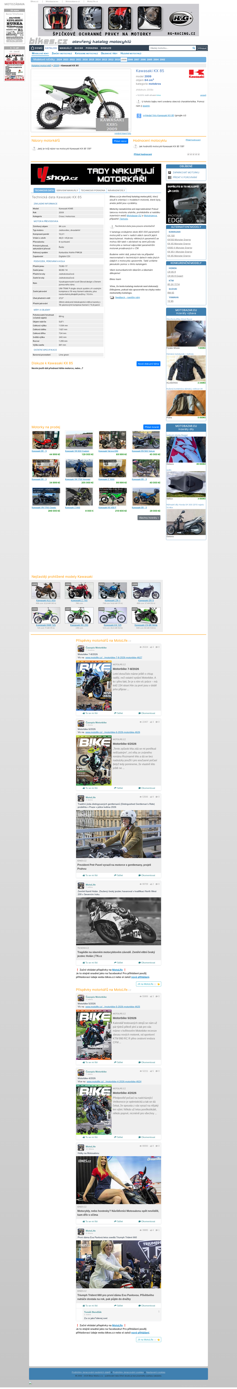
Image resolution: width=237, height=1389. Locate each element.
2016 (85, 59)
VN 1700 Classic (44, 507)
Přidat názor (120, 141)
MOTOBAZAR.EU (186, 311)
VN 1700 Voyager (77, 479)
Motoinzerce (150, 215)
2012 (111, 59)
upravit (203, 95)
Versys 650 (108, 451)
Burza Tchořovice (14, 14)
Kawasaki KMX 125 (46, 625)
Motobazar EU (134, 215)
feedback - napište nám (127, 297)
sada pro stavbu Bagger (177, 435)
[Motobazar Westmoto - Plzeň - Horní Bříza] (112, 496)
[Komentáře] (157, 647)
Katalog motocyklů (41, 65)
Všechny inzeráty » (149, 517)
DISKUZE (106, 48)
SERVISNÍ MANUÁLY (67, 190)
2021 (78, 59)
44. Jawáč (15, 51)
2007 (136, 59)
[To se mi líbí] (151, 647)
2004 (156, 59)
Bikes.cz (34, 1)
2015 (91, 59)
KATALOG (51, 48)
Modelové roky (40, 53)
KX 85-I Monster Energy (180, 251)
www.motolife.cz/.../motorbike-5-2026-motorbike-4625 (112, 1006)
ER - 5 (39, 451)
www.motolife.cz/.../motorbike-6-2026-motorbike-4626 (112, 732)
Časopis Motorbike (96, 647)
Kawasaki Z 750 (79, 600)
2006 (143, 59)
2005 (149, 59)
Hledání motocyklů (131, 53)
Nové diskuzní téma (148, 363)
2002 (162, 59)
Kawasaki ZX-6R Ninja (146, 625)
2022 (72, 59)
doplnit (146, 106)
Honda (173, 268)
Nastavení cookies (155, 1372)
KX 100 (171, 235)
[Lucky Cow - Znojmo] (46, 440)
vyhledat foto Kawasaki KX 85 (158, 115)
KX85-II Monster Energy (180, 247)
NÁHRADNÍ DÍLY (116, 190)
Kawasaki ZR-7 (112, 600)
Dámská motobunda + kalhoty (180, 354)
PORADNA (92, 48)
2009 (56, 65)
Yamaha (174, 297)
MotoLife (91, 797)
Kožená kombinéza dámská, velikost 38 (184, 389)
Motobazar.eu (52, 1)
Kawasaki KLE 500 (46, 600)
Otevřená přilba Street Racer (179, 319)
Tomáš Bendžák (93, 1312)
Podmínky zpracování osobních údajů (91, 1372)
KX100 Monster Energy (179, 239)
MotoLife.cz (92, 1)
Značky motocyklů (62, 53)
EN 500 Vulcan (143, 451)
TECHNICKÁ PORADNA (93, 190)
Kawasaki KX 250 (79, 625)
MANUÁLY (66, 48)
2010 (117, 59)
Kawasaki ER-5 (146, 600)
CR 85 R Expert (175, 276)
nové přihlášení (140, 977)
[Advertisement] (96, 399)
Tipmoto (123, 218)
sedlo (169, 470)
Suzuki (173, 289)
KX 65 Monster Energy (179, 243)
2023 (65, 59)
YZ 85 (170, 301)
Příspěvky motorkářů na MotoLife (103, 640)
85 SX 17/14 (174, 284)
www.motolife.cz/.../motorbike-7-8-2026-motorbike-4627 (113, 657)
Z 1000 (106, 479)
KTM (171, 280)
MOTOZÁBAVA (15, 4)
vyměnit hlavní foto (122, 133)
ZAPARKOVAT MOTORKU (186, 172)
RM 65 (171, 292)
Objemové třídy (109, 53)
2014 (98, 59)
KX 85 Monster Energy (179, 255)
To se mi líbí (91, 713)
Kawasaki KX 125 (112, 625)
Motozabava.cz (73, 1)
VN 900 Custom (77, 451)
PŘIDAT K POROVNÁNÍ (185, 177)
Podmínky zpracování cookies (128, 1372)
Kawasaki (175, 232)
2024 (59, 59)
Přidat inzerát (152, 427)
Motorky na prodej (46, 427)
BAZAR (79, 48)
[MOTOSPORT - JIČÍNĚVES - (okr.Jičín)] (46, 496)
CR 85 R (172, 272)
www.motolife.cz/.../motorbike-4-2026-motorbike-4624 (114, 1081)
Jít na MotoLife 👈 (149, 984)
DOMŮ (39, 48)
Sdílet (119, 713)
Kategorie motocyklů (86, 53)
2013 (104, 59)
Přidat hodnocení (193, 140)
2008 (130, 59)
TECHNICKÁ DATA (44, 190)
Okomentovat (148, 713)
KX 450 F (107, 507)
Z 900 (72, 507)
